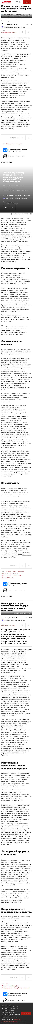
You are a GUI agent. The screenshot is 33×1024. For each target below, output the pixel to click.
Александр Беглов (17, 676)
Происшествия (10, 144)
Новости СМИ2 (6, 162)
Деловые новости (6, 576)
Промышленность (7, 988)
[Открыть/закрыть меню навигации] (17, 2)
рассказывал (26, 555)
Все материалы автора (8, 32)
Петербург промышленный (21, 988)
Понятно (26, 1013)
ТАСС (11, 77)
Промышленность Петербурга (10, 986)
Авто (14, 572)
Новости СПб (17, 576)
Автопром (21, 572)
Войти (26, 2)
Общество (5, 574)
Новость (18, 144)
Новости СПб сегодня (8, 578)
